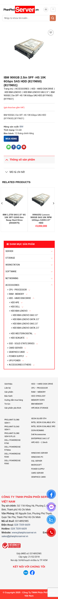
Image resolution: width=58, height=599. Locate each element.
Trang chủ (8, 89)
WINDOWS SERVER (39, 453)
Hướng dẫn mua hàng (13, 400)
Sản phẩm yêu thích (12, 408)
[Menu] (53, 9)
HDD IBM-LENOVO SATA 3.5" (26, 319)
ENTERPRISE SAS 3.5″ (40, 438)
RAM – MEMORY (38, 392)
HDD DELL (15, 306)
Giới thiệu (8, 384)
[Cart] (45, 9)
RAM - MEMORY (16, 294)
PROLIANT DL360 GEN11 (11, 428)
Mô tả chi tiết (17, 171)
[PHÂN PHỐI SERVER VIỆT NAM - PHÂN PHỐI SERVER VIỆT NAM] (21, 9)
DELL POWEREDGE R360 (12, 462)
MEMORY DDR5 (37, 400)
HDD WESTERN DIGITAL (22, 333)
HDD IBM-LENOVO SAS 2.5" (25, 323)
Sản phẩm (8, 392)
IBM (21, 126)
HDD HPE (15, 302)
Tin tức (7, 404)
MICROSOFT (36, 465)
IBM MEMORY (37, 404)
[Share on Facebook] (13, 147)
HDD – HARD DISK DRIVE (42, 384)
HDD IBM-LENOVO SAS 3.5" (25, 315)
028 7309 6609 (22, 524)
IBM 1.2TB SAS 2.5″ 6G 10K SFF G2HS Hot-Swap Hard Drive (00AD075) (14, 218)
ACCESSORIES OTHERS (20, 364)
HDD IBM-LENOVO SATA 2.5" (26, 328)
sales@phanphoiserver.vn (14, 536)
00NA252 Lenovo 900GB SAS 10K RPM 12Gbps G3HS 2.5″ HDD (41, 218)
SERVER (9, 251)
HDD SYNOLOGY (38, 396)
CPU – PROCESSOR (39, 388)
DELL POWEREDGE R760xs (12, 448)
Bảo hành (8, 396)
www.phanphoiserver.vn (24, 532)
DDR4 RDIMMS (37, 430)
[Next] (53, 209)
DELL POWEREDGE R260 (12, 455)
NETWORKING (12, 278)
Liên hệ (7, 388)
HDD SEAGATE (18, 338)
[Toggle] (52, 251)
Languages (28, 2)
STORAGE (10, 258)
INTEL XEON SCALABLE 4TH (43, 422)
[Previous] (2, 209)
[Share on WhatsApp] (8, 147)
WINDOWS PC (37, 457)
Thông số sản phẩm (22, 159)
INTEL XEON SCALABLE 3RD (43, 426)
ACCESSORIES (12, 285)
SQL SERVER (36, 461)
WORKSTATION (13, 265)
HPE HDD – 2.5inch (39, 442)
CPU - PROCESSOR (18, 289)
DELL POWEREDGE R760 (12, 441)
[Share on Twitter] (18, 147)
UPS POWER (15, 360)
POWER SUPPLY (16, 356)
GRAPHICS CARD (17, 352)
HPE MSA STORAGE (39, 408)
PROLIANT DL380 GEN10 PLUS (11, 434)
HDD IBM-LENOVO (19, 311)
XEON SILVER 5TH (38, 418)
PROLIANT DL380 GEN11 (11, 421)
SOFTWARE (11, 271)
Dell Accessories (38, 434)
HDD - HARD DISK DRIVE (20, 298)
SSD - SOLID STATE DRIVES (22, 343)
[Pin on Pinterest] (24, 147)
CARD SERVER (16, 348)
